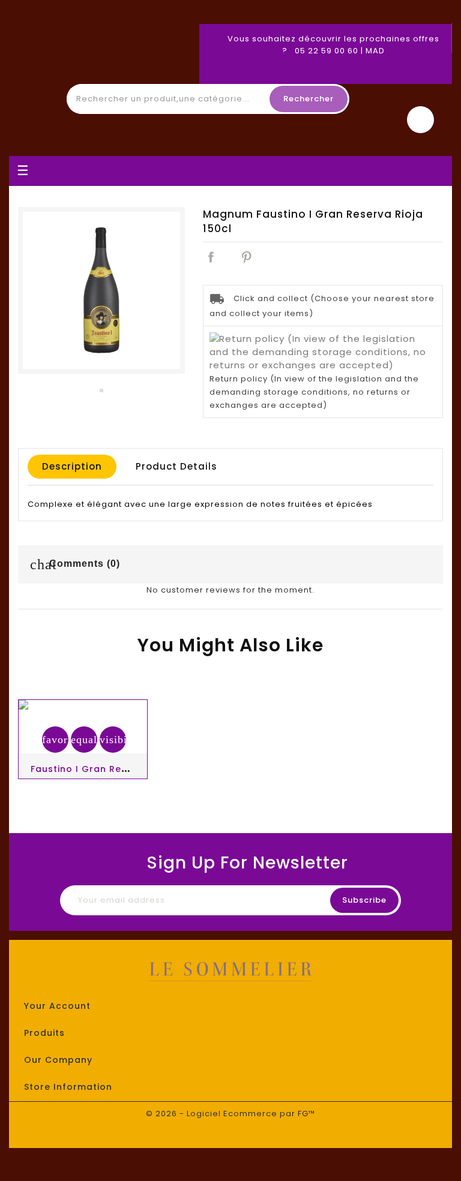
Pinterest (246, 257)
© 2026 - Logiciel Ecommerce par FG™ (230, 1113)
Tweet (228, 257)
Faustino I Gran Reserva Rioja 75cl (115, 769)
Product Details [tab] (176, 466)
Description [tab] (72, 466)
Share (210, 257)
